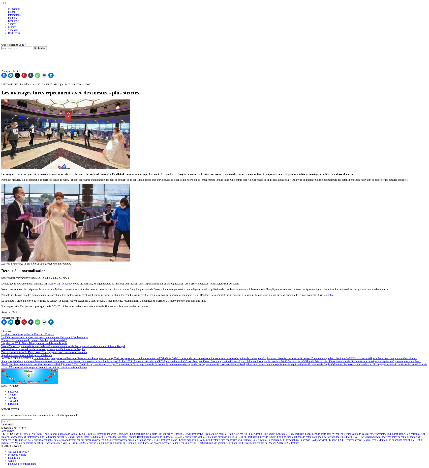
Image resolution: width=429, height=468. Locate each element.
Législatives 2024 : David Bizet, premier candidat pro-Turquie (92, 364)
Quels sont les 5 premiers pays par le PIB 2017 (223, 436)
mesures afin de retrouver (61, 283)
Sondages (13, 30)
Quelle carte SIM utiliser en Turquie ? (172, 433)
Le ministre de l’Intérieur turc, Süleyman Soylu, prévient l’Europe (310, 439)
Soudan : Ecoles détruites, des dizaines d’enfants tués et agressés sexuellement (218, 439)
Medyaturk (14, 8)
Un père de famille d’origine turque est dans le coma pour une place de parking (306, 436)
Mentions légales (17, 454)
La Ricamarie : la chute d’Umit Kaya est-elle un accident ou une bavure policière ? (251, 433)
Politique (12, 17)
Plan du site (14, 457)
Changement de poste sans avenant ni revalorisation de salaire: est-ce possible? (352, 433)
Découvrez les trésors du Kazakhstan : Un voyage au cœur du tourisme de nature (374, 364)
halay (330, 295)
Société (12, 23)
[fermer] (1, 38)
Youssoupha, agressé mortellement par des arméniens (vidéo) (80, 439)
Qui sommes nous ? (18, 451)
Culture (12, 26)
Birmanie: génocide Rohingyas (120, 433)
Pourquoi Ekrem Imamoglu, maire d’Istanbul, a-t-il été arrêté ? (225, 361)
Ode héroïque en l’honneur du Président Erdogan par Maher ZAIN (255, 442)
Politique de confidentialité (22, 463)
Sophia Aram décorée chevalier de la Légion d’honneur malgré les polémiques (304, 358)
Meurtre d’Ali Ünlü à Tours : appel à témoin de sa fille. (58, 433)
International (14, 14)
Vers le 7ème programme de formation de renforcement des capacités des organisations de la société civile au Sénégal (186, 364)
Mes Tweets (7, 430)
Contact (12, 460)
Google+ (12, 397)
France (11, 11)
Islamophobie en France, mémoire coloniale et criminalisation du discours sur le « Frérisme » (65, 361)
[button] (4, 3)
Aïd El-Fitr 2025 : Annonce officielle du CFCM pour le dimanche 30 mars (153, 361)
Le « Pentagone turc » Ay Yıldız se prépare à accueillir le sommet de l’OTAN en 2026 (131, 358)
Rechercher (14, 33)
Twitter (12, 394)
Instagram (13, 403)
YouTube (13, 400)
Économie (13, 20)
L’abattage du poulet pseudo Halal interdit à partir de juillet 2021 (149, 436)
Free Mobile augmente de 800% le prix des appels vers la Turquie (52, 442)
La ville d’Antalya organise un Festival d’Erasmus (60, 358)
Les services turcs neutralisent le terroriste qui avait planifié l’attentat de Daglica (290, 364)
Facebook (13, 391)
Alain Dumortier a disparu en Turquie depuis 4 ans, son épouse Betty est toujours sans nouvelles (153, 442)
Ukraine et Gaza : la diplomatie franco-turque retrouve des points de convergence (220, 358)
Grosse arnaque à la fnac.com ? (144, 439)
